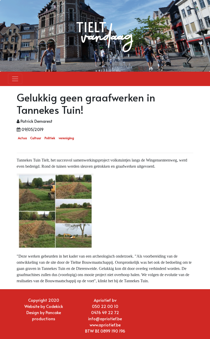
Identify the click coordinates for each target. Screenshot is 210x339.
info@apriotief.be (105, 318)
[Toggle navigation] (15, 79)
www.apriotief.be (105, 324)
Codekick (54, 306)
